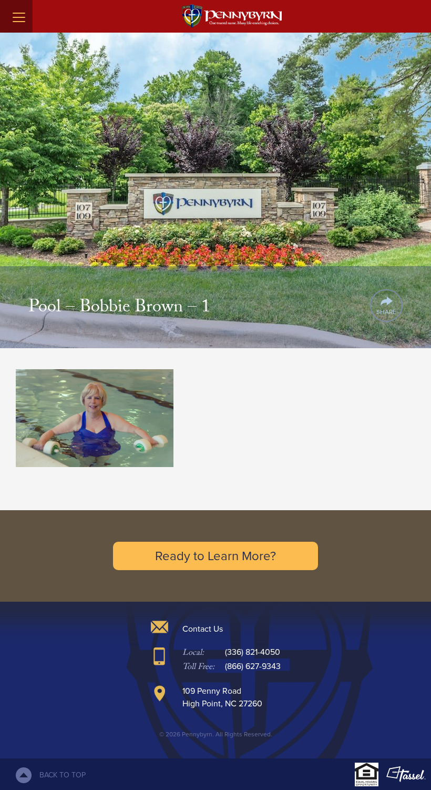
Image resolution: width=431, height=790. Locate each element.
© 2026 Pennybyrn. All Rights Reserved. (215, 734)
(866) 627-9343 (253, 666)
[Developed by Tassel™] (406, 774)
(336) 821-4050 (252, 652)
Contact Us (202, 629)
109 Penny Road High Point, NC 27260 (222, 697)
